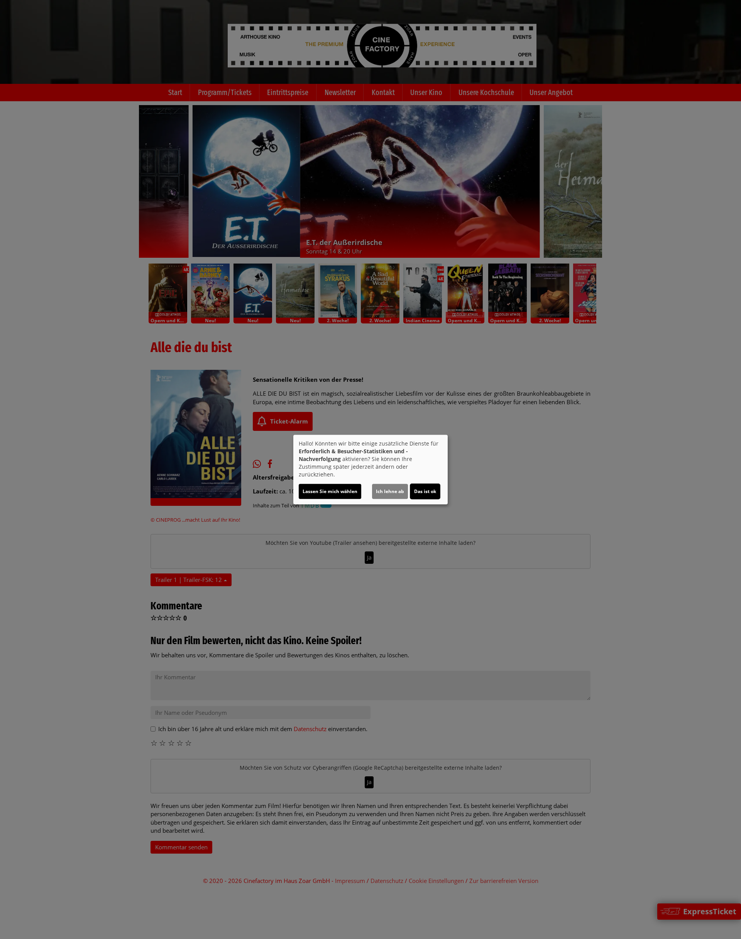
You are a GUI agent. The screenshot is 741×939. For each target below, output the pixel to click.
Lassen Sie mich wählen (330, 491)
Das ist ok (425, 491)
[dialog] (370, 469)
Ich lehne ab (390, 491)
